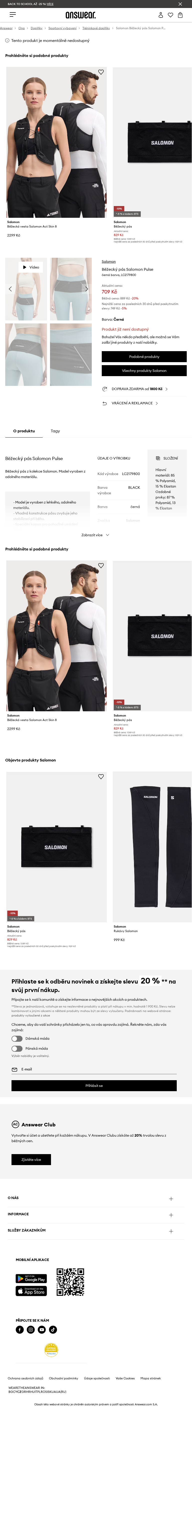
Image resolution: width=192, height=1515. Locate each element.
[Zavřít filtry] (180, 4)
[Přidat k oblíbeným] (101, 72)
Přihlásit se (94, 1085)
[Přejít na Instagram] (31, 1329)
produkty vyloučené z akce (31, 1015)
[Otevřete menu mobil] (13, 14)
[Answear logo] (81, 15)
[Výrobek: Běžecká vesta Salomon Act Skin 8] (56, 142)
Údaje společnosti (97, 1378)
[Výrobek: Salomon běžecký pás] (56, 846)
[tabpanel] (96, 489)
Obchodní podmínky (63, 1378)
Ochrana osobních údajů (25, 1378)
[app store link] (31, 1290)
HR (28, 1392)
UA (54, 1392)
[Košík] (180, 15)
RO (43, 1392)
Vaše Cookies (125, 1378)
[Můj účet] (161, 15)
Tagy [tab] (55, 430)
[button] (26, 289)
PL (39, 1392)
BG (10, 1392)
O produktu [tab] (24, 430)
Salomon (109, 261)
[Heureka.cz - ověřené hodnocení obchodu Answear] (51, 1350)
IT (36, 1392)
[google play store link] (31, 1278)
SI (46, 1392)
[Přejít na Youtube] (42, 1329)
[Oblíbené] (171, 15)
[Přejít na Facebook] (20, 1329)
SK (50, 1392)
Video (34, 267)
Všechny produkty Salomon (144, 370)
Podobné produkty (144, 356)
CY (15, 1392)
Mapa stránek (150, 1378)
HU (32, 1392)
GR (24, 1392)
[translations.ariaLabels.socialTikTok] (53, 1329)
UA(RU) (61, 1392)
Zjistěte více (31, 1159)
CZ (19, 1392)
